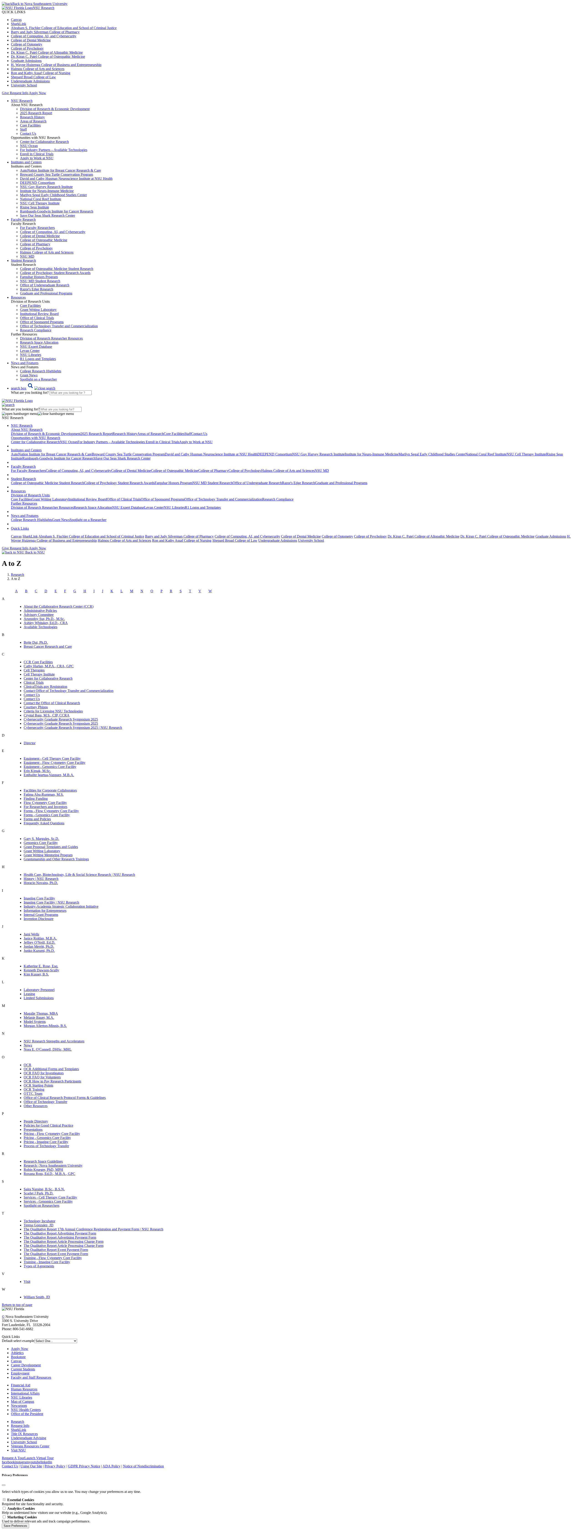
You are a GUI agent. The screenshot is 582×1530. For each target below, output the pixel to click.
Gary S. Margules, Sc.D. (41, 839)
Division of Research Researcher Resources (51, 338)
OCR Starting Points (38, 1085)
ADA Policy (111, 1466)
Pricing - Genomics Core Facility (47, 1138)
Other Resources (36, 1106)
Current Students (23, 1369)
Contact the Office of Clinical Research (52, 703)
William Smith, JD (37, 1297)
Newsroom (19, 1406)
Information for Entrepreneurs (45, 910)
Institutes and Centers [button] (26, 162)
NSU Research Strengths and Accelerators (54, 1041)
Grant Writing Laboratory (38, 310)
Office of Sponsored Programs (42, 322)
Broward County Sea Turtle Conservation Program (56, 174)
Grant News (29, 375)
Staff (23, 129)
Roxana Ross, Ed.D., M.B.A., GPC (49, 1174)
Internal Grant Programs (41, 915)
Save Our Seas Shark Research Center (47, 215)
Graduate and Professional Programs (46, 293)
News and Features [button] (24, 363)
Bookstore (18, 1357)
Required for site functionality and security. (32, 1502)
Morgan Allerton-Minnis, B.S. (45, 1026)
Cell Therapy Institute (39, 674)
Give (5, 93)
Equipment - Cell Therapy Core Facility (52, 758)
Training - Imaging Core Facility (47, 1262)
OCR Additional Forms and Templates (51, 1069)
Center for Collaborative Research (44, 142)
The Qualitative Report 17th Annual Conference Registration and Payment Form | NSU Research (93, 1229)
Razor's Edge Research (36, 289)
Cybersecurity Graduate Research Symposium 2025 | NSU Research (73, 727)
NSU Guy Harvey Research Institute (46, 187)
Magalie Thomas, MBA (41, 1013)
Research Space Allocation (39, 342)
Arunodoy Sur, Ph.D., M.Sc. (44, 619)
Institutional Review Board (39, 314)
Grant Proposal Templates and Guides (51, 847)
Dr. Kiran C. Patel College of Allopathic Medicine (47, 52)
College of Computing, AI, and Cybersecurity (43, 36)
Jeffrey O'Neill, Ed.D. (39, 942)
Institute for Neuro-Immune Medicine (47, 191)
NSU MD (27, 256)
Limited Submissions (39, 998)
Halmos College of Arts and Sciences (37, 69)
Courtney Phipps (36, 707)
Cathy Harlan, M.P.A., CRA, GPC (49, 666)
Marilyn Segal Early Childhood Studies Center (53, 195)
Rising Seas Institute (34, 207)
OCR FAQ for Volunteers (42, 1077)
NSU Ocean (29, 146)
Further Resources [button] (24, 503)
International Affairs (25, 1393)
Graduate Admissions (26, 61)
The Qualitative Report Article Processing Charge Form (63, 1241)
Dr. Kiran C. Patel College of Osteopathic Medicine (48, 56)
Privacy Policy (55, 1466)
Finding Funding (36, 799)
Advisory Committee (39, 615)
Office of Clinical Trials (37, 318)
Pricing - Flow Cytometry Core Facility (52, 1134)
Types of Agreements (39, 1266)
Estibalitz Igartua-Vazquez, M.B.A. (49, 775)
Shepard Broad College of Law (33, 77)
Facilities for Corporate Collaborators (50, 790)
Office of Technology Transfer (45, 1102)
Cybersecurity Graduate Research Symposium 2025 (61, 719)
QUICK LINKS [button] (13, 12)
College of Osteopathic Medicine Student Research (56, 269)
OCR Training (34, 1089)
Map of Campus (22, 1401)
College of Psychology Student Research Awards (55, 273)
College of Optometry (26, 44)
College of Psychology (27, 48)
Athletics (17, 1353)
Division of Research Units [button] (30, 495)
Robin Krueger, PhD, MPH (43, 1170)
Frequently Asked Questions (44, 823)
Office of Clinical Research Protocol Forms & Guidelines (65, 1098)
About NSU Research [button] (27, 430)
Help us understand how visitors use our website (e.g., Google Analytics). (54, 1511)
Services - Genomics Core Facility (48, 1201)
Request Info (19, 93)
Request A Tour (13, 1458)
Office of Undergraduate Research (44, 285)
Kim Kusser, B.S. (36, 974)
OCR (27, 1065)
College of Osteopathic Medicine (43, 240)
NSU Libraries (30, 355)
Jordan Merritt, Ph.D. (39, 946)
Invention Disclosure (38, 919)
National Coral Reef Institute (40, 199)
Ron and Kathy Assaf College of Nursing (40, 73)
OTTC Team (33, 1093)
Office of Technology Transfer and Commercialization (59, 326)
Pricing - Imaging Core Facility (46, 1142)
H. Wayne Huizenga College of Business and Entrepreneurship (56, 65)
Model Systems (35, 1022)
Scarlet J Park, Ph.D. (38, 1193)
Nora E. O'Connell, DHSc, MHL (48, 1049)
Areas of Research (33, 121)
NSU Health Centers (26, 1410)
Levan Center (30, 351)
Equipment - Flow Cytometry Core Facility (54, 763)
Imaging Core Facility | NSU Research (51, 902)
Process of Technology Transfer (46, 1146)
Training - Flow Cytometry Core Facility (53, 1258)
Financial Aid (20, 1385)
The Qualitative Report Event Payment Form (56, 1250)
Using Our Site (31, 1466)
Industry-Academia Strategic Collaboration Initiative (61, 906)
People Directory (36, 1121)
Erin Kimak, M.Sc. (37, 771)
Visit (27, 1281)
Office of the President (27, 1414)
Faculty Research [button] (23, 219)
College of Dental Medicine (31, 40)
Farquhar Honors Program (39, 277)
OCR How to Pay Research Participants (52, 1081)
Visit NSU (18, 1450)
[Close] (3, 1485)
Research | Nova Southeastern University (53, 1165)
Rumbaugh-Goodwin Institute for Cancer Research (56, 211)
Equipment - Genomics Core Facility (50, 767)
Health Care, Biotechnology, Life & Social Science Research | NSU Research (79, 875)
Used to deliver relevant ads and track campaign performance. (46, 1519)
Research (17, 1421)
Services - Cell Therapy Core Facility (50, 1197)
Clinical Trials (34, 682)
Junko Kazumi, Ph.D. (39, 951)
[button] (33, 388)
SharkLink (18, 24)
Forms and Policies (37, 819)
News (28, 1045)
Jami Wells (31, 934)
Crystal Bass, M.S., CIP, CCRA (47, 715)
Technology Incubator (39, 1221)
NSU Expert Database (36, 346)
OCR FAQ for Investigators (44, 1073)
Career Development (26, 1365)
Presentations (33, 1129)
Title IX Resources (24, 1434)
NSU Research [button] (22, 101)
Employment (20, 1373)
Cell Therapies (34, 670)
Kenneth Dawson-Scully (41, 970)
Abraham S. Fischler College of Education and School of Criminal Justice (64, 28)
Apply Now (37, 93)
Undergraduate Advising (28, 1438)
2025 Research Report (36, 113)
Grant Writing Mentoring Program (48, 855)
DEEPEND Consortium (37, 183)
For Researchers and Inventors (45, 807)
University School (24, 85)
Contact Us (28, 133)
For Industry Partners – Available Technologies (53, 150)
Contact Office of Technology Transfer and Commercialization (68, 691)
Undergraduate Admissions (30, 81)
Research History (32, 117)
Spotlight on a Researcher (38, 379)
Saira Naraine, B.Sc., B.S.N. (44, 1189)
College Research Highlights (40, 371)
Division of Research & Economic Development (55, 109)
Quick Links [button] (20, 528)
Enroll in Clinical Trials (36, 154)
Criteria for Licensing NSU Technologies (53, 711)
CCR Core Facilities (38, 662)
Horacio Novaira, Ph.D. (41, 883)
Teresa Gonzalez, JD (38, 1225)
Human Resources (24, 1389)
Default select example (18, 1341)
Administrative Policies (40, 611)
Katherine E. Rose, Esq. (41, 966)
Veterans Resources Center (30, 1446)
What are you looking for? (30, 392)
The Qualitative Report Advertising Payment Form (60, 1233)
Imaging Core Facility (39, 898)
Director (29, 743)
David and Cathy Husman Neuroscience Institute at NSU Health (66, 178)
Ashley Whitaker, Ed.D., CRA (46, 623)
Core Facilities (30, 125)
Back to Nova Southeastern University (40, 4)
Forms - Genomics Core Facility (47, 815)
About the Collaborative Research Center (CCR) (58, 606)
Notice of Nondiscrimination (143, 1466)
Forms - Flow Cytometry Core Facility (51, 811)
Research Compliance (35, 330)
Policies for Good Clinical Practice (48, 1125)
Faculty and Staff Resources (31, 1377)
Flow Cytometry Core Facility (45, 803)
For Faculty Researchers (37, 228)
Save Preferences (15, 1525)
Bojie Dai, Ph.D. (36, 642)
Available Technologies (40, 627)
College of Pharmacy (35, 244)
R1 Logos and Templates (203, 507)
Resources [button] (18, 297)
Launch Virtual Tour (39, 1458)
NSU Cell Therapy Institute (40, 203)
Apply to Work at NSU (36, 158)
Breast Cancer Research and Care (48, 646)
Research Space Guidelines (43, 1161)
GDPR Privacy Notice (84, 1466)
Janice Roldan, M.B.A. (40, 938)
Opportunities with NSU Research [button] (35, 438)
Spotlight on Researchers (41, 1205)
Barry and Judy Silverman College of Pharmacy (45, 32)
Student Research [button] (23, 260)
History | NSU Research (41, 879)
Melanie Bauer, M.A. (39, 1017)
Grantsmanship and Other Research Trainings (56, 859)
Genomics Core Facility (41, 843)
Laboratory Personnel (39, 990)
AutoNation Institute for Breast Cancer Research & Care (60, 170)
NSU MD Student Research (40, 281)
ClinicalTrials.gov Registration (45, 687)
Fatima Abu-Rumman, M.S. (44, 794)
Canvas (16, 20)
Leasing (29, 994)
